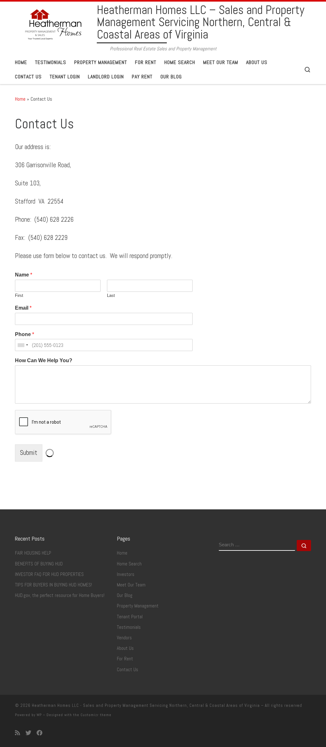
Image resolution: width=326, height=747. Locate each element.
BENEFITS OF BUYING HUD (39, 564)
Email (23, 308)
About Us (125, 648)
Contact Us (127, 669)
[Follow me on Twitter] (28, 733)
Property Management (138, 606)
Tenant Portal (130, 617)
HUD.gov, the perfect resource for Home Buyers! (59, 595)
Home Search (129, 564)
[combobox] (22, 345)
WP (39, 715)
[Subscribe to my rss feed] (17, 733)
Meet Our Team (131, 585)
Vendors (124, 638)
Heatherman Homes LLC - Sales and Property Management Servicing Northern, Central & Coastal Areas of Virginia (146, 705)
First (19, 295)
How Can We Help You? (43, 360)
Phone (24, 334)
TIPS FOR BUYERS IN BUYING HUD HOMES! (53, 585)
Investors (125, 574)
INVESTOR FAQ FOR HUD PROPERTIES (49, 574)
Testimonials (129, 627)
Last (111, 295)
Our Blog (124, 595)
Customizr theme (96, 715)
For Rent (125, 659)
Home (20, 99)
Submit (28, 453)
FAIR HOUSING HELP (33, 553)
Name (23, 274)
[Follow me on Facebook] (39, 733)
